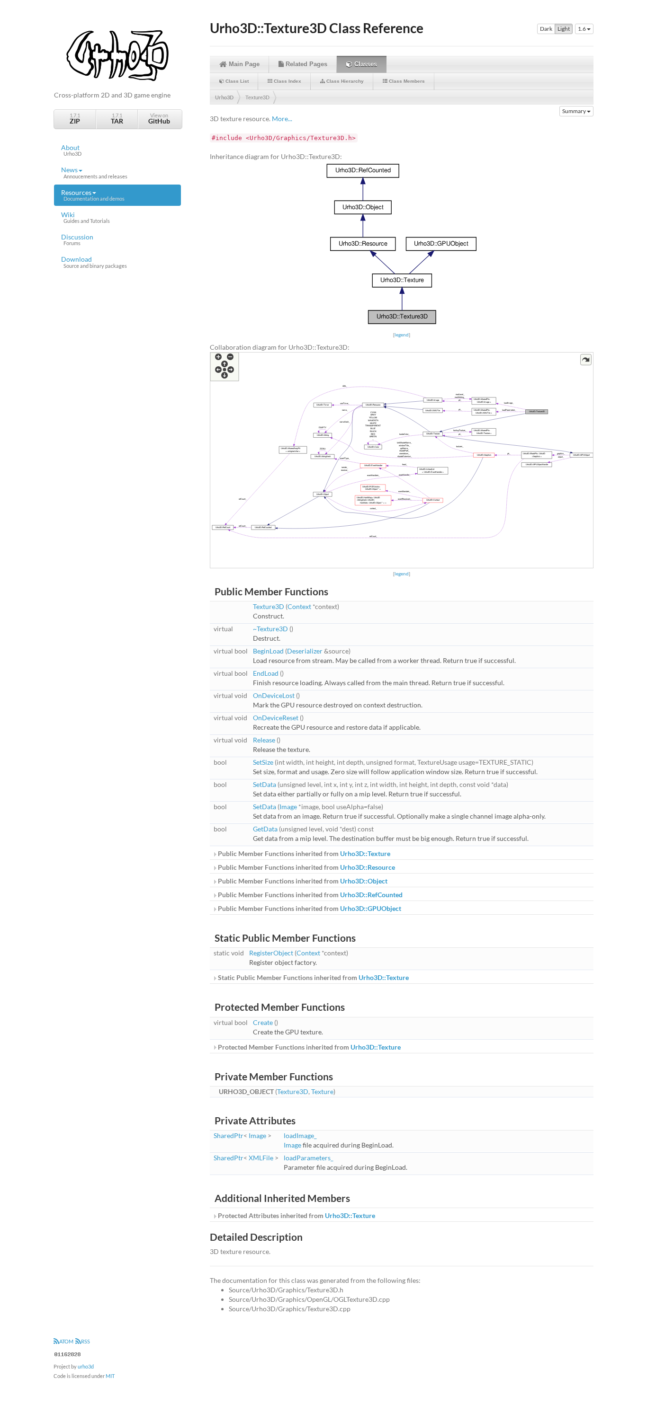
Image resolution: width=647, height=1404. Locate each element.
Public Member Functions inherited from (303, 853)
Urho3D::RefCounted (371, 895)
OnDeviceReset (275, 718)
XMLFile (261, 1158)
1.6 (582, 28)
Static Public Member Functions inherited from (312, 977)
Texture (322, 1091)
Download (94, 261)
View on (159, 118)
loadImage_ (300, 1135)
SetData (264, 784)
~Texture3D (270, 629)
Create (263, 1022)
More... (282, 119)
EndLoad (266, 673)
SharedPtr (228, 1135)
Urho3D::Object (363, 881)
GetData (265, 829)
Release (264, 740)
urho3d (86, 1366)
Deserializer (305, 651)
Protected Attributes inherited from (295, 1215)
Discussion (77, 239)
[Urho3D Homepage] (117, 55)
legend (402, 334)
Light (563, 28)
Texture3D (257, 97)
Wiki (85, 217)
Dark (546, 28)
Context (299, 606)
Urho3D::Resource (367, 867)
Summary (574, 111)
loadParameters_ (308, 1158)
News (94, 172)
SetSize (263, 762)
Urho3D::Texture (365, 853)
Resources (93, 195)
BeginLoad (268, 651)
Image (288, 807)
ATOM (66, 1341)
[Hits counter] (68, 1353)
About (71, 150)
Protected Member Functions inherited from (308, 1047)
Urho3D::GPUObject (370, 908)
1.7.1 (75, 118)
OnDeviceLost (274, 695)
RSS (85, 1341)
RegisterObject (271, 953)
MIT (110, 1376)
